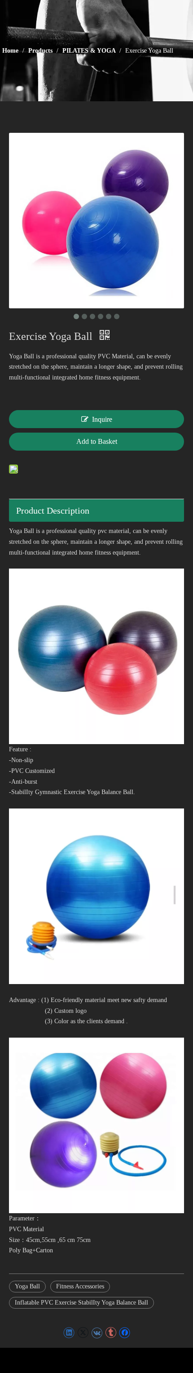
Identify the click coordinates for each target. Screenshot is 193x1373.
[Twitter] (82, 1332)
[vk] (96, 1332)
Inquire (102, 419)
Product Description (52, 510)
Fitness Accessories (80, 1286)
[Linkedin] (69, 1332)
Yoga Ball (27, 1286)
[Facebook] (124, 1332)
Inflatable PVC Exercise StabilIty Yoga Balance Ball (81, 1302)
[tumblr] (110, 1332)
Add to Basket (96, 441)
